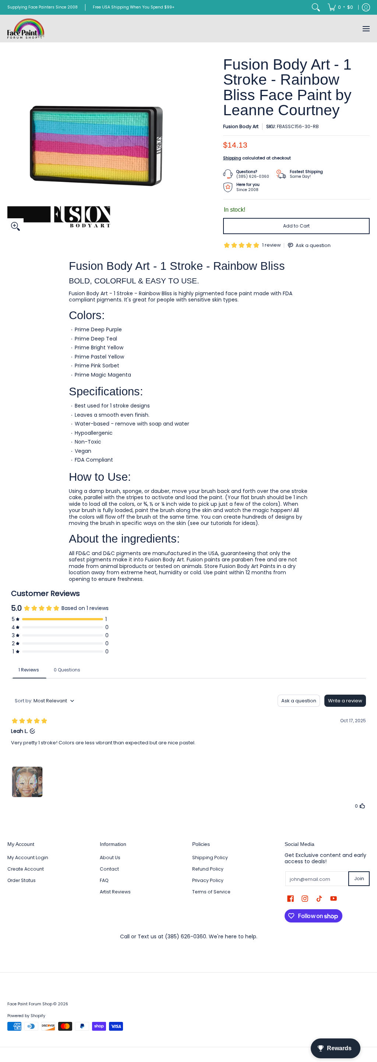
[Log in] (366, 7)
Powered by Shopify (26, 1016)
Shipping (232, 158)
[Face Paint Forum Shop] (25, 28)
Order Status (21, 880)
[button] (290, 898)
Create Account (25, 869)
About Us (110, 857)
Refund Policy (207, 869)
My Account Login (27, 857)
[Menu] (366, 28)
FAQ (104, 880)
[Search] (316, 7)
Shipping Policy (210, 857)
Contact (109, 869)
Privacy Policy (207, 880)
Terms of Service (211, 892)
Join (359, 878)
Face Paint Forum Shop (29, 1004)
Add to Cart (296, 226)
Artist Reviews (115, 892)
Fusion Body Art (240, 126)
